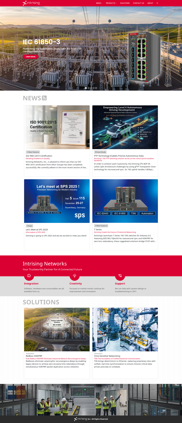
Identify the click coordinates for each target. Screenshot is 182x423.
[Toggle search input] (157, 3)
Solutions (125, 3)
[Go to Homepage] (31, 3)
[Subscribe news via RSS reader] (44, 98)
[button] (86, 88)
